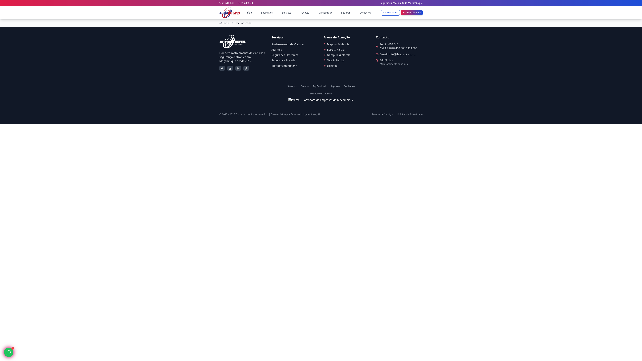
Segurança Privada (283, 60)
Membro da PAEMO (321, 93)
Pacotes (305, 12)
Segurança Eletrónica (285, 55)
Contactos (365, 12)
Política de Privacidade (410, 114)
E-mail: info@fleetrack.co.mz (398, 54)
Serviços (286, 12)
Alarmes (277, 49)
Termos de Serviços (382, 114)
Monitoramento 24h (284, 66)
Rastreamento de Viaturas (288, 44)
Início (249, 12)
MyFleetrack (325, 12)
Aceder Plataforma (412, 12)
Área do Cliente (390, 12)
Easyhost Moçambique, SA (305, 114)
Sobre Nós (267, 12)
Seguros (345, 12)
